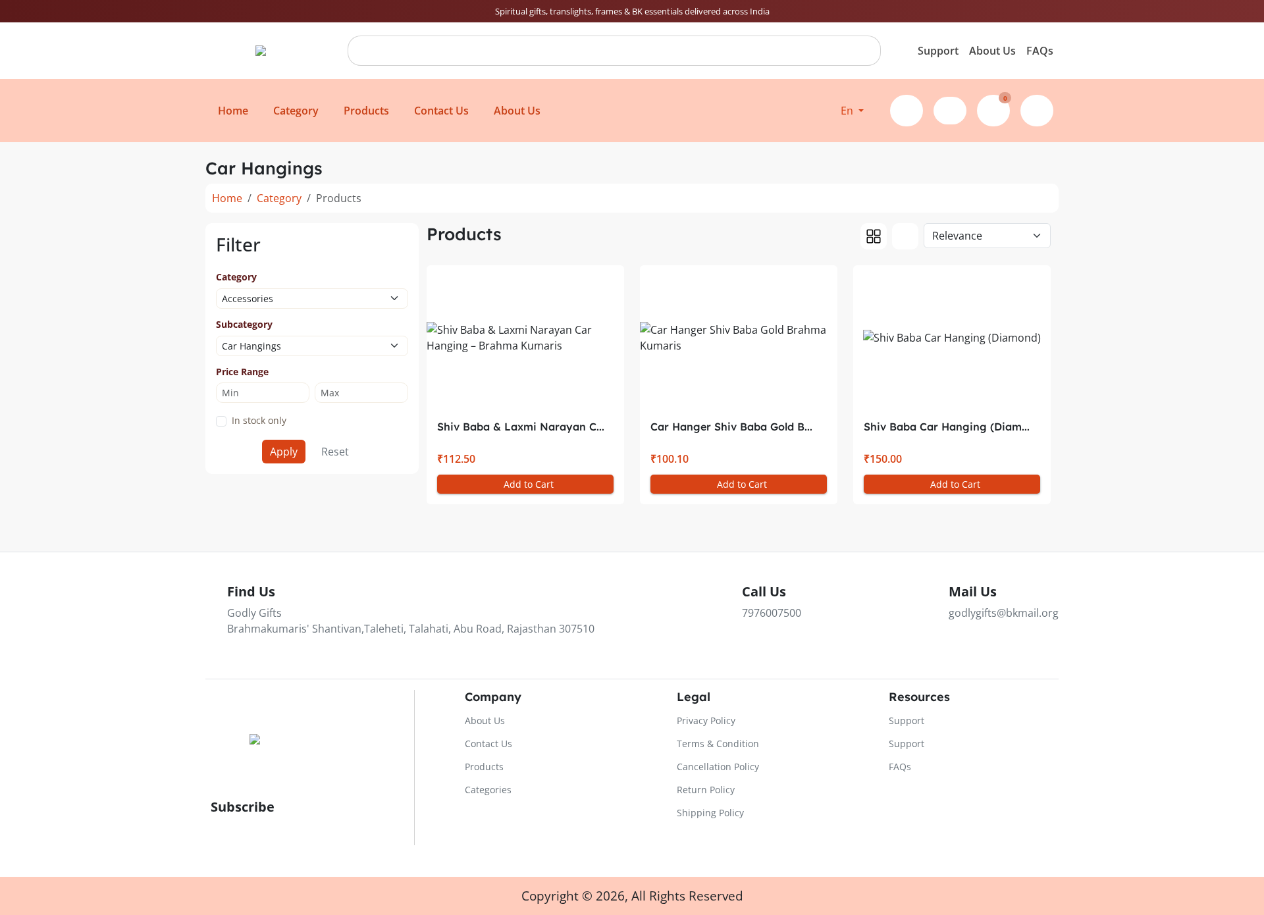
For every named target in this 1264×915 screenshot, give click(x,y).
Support (938, 50)
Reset (335, 451)
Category (279, 198)
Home (227, 198)
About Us (992, 50)
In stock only (259, 420)
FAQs (1039, 50)
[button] (852, 110)
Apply (284, 451)
